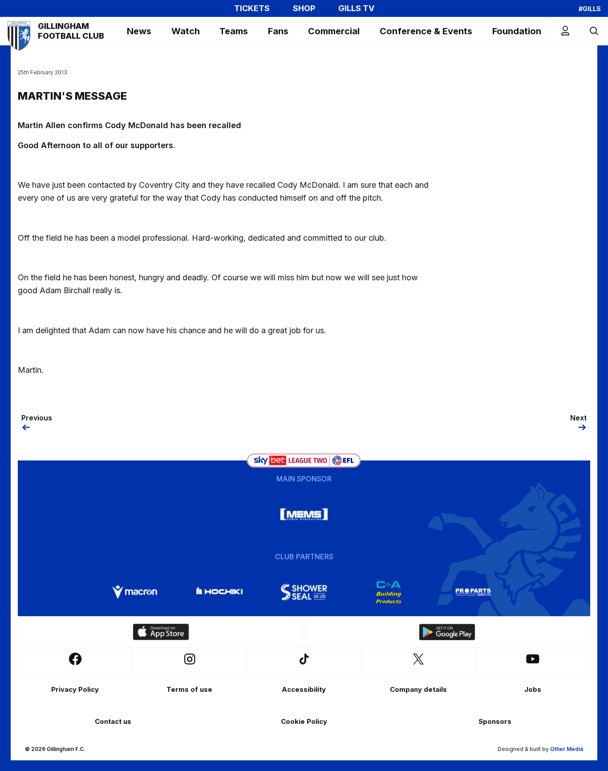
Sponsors (494, 721)
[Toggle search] (594, 31)
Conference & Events (426, 31)
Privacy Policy (75, 689)
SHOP (304, 8)
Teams (233, 31)
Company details (418, 689)
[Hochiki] (219, 592)
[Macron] (134, 592)
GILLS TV (356, 8)
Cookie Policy (304, 721)
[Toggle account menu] (565, 31)
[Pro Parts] (473, 592)
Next (578, 417)
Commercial (334, 31)
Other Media (566, 749)
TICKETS (252, 8)
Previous (36, 417)
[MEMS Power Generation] (304, 514)
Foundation (516, 31)
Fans (278, 31)
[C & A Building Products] (388, 592)
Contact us (113, 721)
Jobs (532, 689)
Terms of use (189, 689)
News (139, 31)
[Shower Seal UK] (304, 592)
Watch (185, 31)
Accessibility (304, 689)
